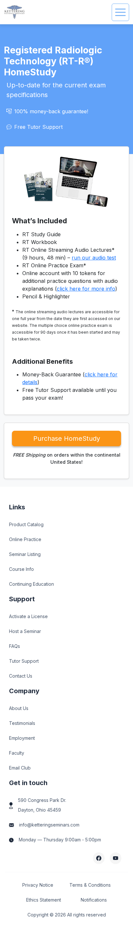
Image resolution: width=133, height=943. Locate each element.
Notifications (94, 900)
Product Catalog (26, 524)
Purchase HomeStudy (66, 438)
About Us (18, 708)
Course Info (21, 569)
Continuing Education (31, 584)
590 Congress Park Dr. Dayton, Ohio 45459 (42, 805)
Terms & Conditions (90, 885)
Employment (22, 738)
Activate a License (28, 616)
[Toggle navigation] (120, 12)
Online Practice (25, 539)
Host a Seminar (25, 631)
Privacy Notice (37, 885)
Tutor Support (24, 661)
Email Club (20, 768)
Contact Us (20, 676)
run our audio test (94, 257)
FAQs (14, 646)
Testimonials (22, 723)
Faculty (16, 753)
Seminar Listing (25, 554)
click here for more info (86, 288)
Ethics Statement (43, 900)
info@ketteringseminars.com (49, 824)
